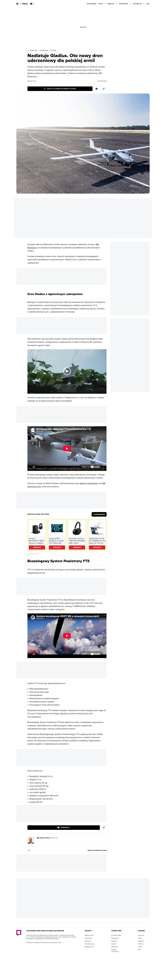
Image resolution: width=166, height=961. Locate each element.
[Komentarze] (96, 88)
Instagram (141, 941)
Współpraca (115, 938)
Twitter (140, 938)
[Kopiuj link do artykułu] (103, 88)
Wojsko (104, 850)
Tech (101, 4)
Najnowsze (91, 4)
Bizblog (111, 4)
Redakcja (114, 941)
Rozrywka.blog (89, 944)
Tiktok (140, 947)
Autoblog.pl (88, 938)
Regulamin (114, 947)
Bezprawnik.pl (89, 947)
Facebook (141, 935)
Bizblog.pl (88, 941)
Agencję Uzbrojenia (88, 483)
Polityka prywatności (115, 950)
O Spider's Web (116, 935)
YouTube (140, 944)
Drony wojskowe (94, 850)
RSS (139, 949)
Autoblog (137, 4)
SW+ (148, 4)
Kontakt (113, 944)
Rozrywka (123, 4)
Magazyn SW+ (89, 935)
